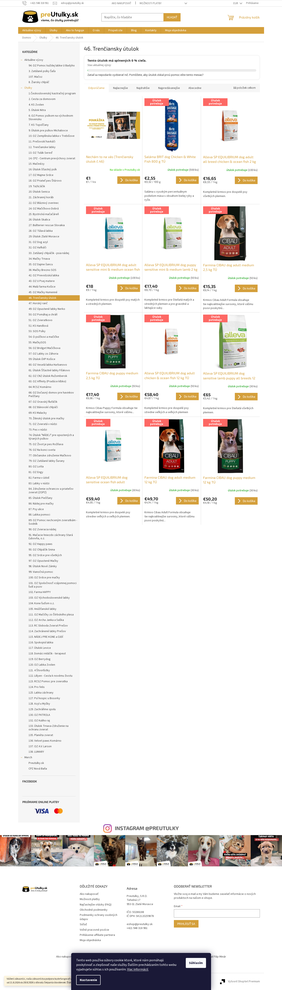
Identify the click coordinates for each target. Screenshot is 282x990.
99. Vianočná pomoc (41, 572)
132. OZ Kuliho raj (39, 721)
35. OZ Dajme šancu (41, 264)
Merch (28, 757)
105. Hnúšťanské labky (42, 609)
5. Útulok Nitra (37, 110)
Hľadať (172, 17)
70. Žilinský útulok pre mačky (46, 418)
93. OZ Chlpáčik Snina (42, 550)
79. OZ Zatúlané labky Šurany (46, 461)
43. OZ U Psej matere (42, 281)
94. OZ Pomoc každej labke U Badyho (52, 66)
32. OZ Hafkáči (37, 247)
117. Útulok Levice (40, 648)
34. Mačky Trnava (39, 259)
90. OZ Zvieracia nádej (42, 529)
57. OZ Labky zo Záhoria (43, 354)
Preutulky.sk (36, 763)
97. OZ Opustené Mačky (43, 561)
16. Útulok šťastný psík (43, 169)
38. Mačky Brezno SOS (42, 270)
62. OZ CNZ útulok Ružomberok (48, 376)
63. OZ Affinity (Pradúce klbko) (47, 381)
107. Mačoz (35, 77)
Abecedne (194, 88)
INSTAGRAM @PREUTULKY (147, 828)
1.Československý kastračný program (52, 93)
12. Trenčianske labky (42, 147)
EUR (236, 3)
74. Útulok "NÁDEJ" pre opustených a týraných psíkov (51, 437)
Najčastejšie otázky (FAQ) (95, 905)
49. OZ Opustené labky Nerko (47, 309)
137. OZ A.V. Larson (40, 746)
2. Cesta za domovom (42, 99)
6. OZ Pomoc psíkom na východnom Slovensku (51, 117)
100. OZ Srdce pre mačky (44, 577)
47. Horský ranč (38, 303)
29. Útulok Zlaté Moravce (44, 236)
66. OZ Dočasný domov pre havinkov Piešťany (51, 394)
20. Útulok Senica (39, 192)
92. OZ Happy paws (40, 544)
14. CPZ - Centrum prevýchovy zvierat (52, 158)
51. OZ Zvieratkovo (40, 320)
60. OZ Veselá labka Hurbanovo (48, 365)
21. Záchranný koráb (41, 197)
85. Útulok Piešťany (40, 498)
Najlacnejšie (120, 88)
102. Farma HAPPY (40, 592)
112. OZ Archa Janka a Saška (46, 620)
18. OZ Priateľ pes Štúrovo (45, 181)
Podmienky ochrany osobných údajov (98, 917)
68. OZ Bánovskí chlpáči (43, 407)
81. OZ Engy (36, 472)
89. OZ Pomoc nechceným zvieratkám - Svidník (53, 522)
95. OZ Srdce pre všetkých (45, 555)
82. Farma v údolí (39, 478)
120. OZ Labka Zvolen (42, 665)
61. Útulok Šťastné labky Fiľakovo (49, 370)
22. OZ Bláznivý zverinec (44, 203)
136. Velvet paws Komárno (45, 741)
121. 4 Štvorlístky (39, 670)
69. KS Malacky (38, 413)
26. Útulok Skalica (39, 220)
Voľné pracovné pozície (94, 930)
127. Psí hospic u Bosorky (44, 698)
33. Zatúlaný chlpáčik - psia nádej (49, 253)
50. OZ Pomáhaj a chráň (43, 315)
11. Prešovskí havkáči (42, 141)
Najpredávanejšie (169, 88)
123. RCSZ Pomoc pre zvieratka (48, 681)
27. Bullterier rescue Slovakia (47, 225)
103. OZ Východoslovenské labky (49, 598)
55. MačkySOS (37, 342)
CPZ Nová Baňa (38, 769)
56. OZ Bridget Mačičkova (44, 348)
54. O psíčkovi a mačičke (44, 337)
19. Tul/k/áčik (37, 186)
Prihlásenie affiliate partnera (97, 935)
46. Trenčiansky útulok (42, 298)
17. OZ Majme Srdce (41, 175)
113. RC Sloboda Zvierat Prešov (48, 626)
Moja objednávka (90, 940)
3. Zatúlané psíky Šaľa (42, 71)
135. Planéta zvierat (41, 735)
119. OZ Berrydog (40, 659)
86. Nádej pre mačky (41, 504)
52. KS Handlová (38, 326)
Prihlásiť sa (186, 923)
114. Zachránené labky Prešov (47, 631)
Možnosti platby (151, 3)
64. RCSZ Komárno (40, 387)
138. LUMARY (36, 752)
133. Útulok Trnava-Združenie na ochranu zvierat (48, 728)
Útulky (28, 88)
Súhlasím (196, 963)
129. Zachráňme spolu (42, 709)
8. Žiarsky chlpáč (39, 82)
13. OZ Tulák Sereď (40, 153)
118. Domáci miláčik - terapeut (47, 653)
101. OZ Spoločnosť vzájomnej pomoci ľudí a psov (53, 585)
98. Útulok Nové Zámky (43, 566)
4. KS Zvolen (36, 105)
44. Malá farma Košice (42, 287)
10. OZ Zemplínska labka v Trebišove (52, 136)
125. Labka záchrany (41, 693)
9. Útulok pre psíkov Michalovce (48, 130)
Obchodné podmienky (93, 910)
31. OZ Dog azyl (38, 242)
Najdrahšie (143, 88)
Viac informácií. (138, 969)
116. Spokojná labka (41, 642)
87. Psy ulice (36, 509)
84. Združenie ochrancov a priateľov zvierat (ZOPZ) (51, 490)
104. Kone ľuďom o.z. (41, 603)
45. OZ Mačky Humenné (43, 292)
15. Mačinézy (36, 164)
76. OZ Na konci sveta (42, 450)
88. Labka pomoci (39, 515)
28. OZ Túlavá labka (41, 231)
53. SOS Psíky (37, 331)
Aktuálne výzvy (33, 60)
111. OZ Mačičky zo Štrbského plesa (51, 615)
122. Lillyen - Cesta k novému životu (50, 676)
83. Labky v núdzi (39, 483)
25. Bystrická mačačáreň (44, 214)
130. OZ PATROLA (39, 715)
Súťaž (83, 924)
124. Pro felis (37, 687)
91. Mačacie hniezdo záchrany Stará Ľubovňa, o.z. (51, 537)
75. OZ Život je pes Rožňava (46, 444)
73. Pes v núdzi (38, 430)
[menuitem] (31, 30)
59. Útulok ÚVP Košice (42, 359)
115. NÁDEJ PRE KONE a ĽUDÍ (46, 637)
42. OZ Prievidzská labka (44, 275)
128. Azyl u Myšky (39, 704)
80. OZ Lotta (36, 466)
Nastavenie (88, 980)
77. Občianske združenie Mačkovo (50, 455)
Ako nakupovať (121, 3)
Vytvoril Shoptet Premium (244, 981)
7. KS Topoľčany (39, 125)
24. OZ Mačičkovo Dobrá (44, 209)
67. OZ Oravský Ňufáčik (43, 402)
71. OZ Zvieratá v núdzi (43, 424)
